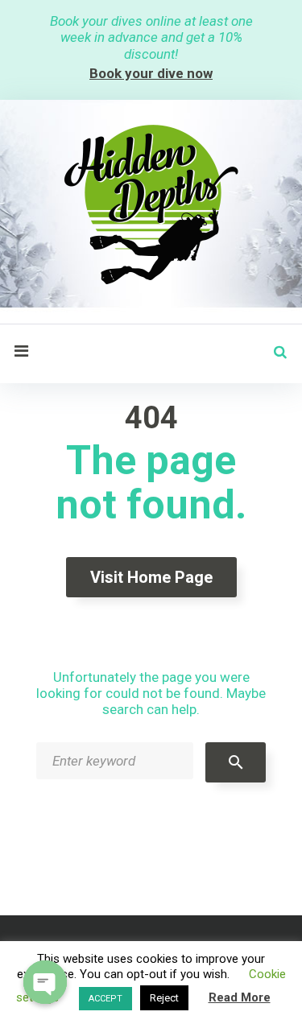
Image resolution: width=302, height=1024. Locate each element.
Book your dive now (151, 73)
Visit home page (151, 577)
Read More (240, 997)
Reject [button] (164, 998)
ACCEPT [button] (105, 998)
